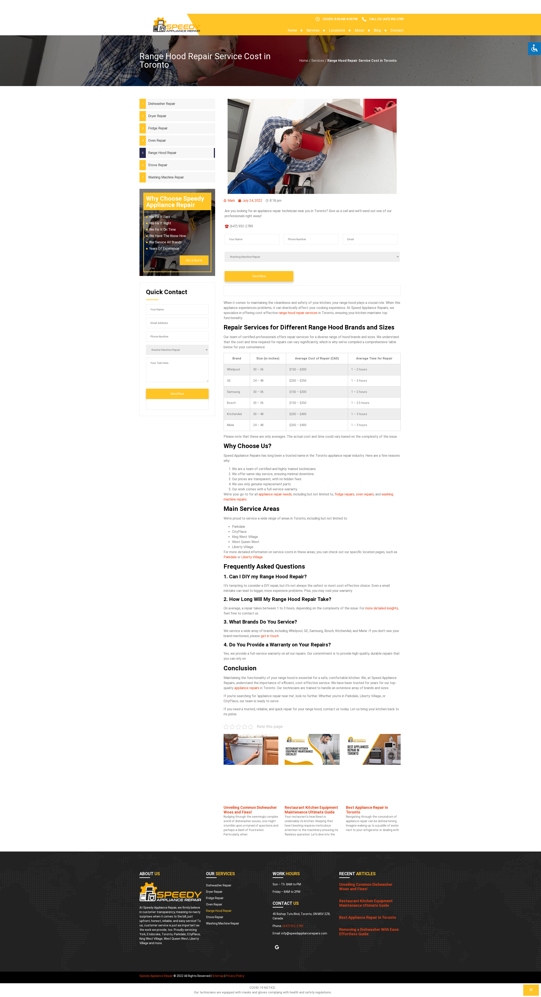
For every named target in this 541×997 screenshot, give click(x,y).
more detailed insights (381, 608)
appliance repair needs (275, 494)
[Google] (277, 947)
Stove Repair (157, 165)
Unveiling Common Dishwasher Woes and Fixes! (250, 809)
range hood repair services (298, 313)
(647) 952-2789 (293, 926)
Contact (397, 30)
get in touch (270, 636)
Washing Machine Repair (166, 177)
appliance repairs (246, 688)
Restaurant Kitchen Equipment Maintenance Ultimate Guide (311, 809)
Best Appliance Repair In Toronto (367, 917)
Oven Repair (157, 141)
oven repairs (365, 494)
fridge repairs (344, 494)
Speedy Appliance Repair (156, 976)
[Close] (531, 990)
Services (313, 30)
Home (292, 30)
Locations (337, 30)
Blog (377, 30)
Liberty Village (252, 557)
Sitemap (218, 976)
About (359, 30)
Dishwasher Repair (161, 104)
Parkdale (230, 557)
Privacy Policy (235, 976)
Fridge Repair (158, 128)
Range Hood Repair (162, 153)
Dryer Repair (157, 116)
